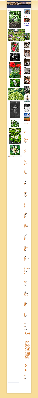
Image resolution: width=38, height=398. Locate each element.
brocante (25, 159)
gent (24, 202)
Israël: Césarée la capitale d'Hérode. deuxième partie (27, 352)
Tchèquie (25, 302)
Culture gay (25, 182)
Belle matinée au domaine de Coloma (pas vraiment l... (27, 365)
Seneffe (24, 291)
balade (24, 148)
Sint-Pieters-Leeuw (25, 293)
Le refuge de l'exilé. (25, 225)
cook (24, 172)
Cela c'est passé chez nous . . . (27, 342)
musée (24, 251)
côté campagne (25, 174)
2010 (24, 378)
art (24, 142)
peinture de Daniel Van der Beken (26, 268)
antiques (25, 137)
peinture (24, 267)
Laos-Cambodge (25, 224)
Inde (24, 215)
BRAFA (24, 158)
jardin (24, 218)
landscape (25, 223)
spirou (24, 296)
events (24, 193)
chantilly (24, 164)
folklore (24, 197)
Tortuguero (25, 304)
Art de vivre (25, 143)
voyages (24, 317)
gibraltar (24, 203)
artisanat (25, 144)
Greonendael (25, 206)
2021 (24, 325)
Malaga (24, 237)
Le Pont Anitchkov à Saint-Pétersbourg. (27, 351)
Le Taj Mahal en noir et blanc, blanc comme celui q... (27, 343)
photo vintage (25, 272)
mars (25, 372)
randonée (25, 282)
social (24, 294)
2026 (24, 322)
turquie (24, 307)
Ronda (24, 285)
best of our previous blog (26, 154)
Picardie (24, 274)
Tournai (24, 305)
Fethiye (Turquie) (25, 195)
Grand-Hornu (25, 204)
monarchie (25, 248)
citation (24, 169)
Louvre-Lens (25, 234)
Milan (24, 246)
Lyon (24, 235)
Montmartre (25, 249)
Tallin (24, 301)
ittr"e (24, 217)
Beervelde (25, 151)
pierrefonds (25, 275)
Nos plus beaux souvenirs (26, 258)
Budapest (25, 161)
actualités (25, 133)
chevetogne (25, 165)
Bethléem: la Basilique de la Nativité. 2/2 (27, 335)
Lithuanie (25, 229)
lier (24, 228)
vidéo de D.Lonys (25, 311)
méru (24, 245)
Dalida (24, 183)
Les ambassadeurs (25, 226)
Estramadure (25, 192)
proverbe (25, 280)
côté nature (9, 156)
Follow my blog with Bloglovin (26, 123)
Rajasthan (25, 281)
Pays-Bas (25, 266)
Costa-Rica (25, 173)
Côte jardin (25, 175)
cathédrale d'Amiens (25, 163)
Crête (24, 181)
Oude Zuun (25, 260)
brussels (24, 160)
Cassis (24, 162)
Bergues (24, 153)
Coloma (24, 171)
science (24, 290)
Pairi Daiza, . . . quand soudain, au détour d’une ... (27, 336)
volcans (24, 316)
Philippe (24, 270)
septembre (25, 329)
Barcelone (25, 149)
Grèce (24, 205)
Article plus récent (9, 159)
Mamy (24, 239)
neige (24, 256)
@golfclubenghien (25, 131)
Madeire (24, 236)
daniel (24, 184)
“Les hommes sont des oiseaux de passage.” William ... (27, 355)
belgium (24, 152)
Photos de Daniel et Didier (12, 156)
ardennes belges (25, 141)
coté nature (25, 176)
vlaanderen (25, 315)
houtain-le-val (25, 213)
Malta (24, 238)
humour (24, 214)
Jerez (24, 219)
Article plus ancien (21, 159)
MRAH (24, 250)
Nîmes (24, 257)
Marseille (25, 244)
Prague (24, 279)
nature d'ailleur (25, 255)
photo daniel (25, 271)
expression (25, 194)
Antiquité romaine (25, 138)
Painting (24, 261)
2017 (24, 374)
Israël (24, 216)
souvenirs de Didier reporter (26, 295)
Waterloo (25, 318)
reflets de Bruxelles (25, 283)
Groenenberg (25, 207)
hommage (25, 212)
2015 (24, 375)
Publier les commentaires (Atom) (12, 160)
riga (24, 284)
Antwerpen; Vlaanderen (26, 139)
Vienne (24, 312)
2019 (24, 326)
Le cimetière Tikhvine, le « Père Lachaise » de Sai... (27, 346)
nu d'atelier (25, 259)
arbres (24, 140)
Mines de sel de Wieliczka (26, 247)
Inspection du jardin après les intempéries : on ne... (27, 367)
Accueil (14, 159)
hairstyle (24, 208)
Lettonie (24, 227)
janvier (25, 373)
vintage (24, 313)
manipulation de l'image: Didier (26, 240)
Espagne (25, 191)
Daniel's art (25, 185)
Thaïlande (25, 303)
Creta (24, 180)
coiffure (24, 170)
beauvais (25, 150)
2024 (24, 323)
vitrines (24, 314)
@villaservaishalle (25, 132)
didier (24, 186)
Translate (27, 16)
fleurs (24, 196)
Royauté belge (25, 286)
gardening (25, 201)
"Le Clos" (25, 130)
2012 (24, 377)
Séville (24, 292)
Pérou (24, 269)
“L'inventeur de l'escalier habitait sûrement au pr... (27, 362)
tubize (24, 306)
